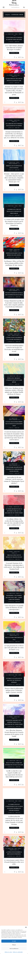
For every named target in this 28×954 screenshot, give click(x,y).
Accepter (14, 941)
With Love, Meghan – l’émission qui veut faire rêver (14, 380)
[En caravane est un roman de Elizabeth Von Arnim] (14, 114)
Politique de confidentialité (18, 952)
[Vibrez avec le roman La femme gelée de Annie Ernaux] (14, 883)
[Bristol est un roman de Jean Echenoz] (14, 156)
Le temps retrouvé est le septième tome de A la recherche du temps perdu (14, 511)
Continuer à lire (14, 52)
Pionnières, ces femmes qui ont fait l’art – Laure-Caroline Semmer (14, 597)
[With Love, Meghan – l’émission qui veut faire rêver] (14, 370)
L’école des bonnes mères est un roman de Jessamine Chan (14, 423)
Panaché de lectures (15, 335)
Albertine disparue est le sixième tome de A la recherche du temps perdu (14, 722)
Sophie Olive (17, 41)
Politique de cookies (8, 952)
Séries (17, 375)
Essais (16, 674)
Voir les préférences (14, 948)
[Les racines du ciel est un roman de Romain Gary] (14, 69)
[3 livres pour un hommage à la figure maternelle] (14, 327)
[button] (26, 927)
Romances (15, 250)
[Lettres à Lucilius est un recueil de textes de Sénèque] (14, 669)
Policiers (20, 33)
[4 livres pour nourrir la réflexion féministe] (14, 843)
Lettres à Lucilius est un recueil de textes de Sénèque (14, 680)
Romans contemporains (13, 163)
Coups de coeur (11, 33)
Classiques (11, 75)
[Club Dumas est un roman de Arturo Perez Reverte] (14, 28)
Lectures (16, 33)
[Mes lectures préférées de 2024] (14, 628)
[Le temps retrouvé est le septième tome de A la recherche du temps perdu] (14, 502)
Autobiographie (11, 888)
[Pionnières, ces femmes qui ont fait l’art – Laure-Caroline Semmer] (14, 588)
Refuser (14, 944)
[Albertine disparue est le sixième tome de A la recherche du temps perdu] (14, 711)
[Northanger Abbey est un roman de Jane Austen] (14, 244)
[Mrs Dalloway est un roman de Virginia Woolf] (14, 545)
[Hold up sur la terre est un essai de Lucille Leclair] (14, 755)
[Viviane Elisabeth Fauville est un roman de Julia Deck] (14, 284)
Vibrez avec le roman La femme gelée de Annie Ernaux (14, 893)
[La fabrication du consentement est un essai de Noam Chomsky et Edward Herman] (14, 795)
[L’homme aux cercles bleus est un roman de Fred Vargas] (14, 200)
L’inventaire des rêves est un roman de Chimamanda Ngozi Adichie (14, 469)
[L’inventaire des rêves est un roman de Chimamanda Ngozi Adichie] (14, 458)
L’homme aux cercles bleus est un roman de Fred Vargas (14, 211)
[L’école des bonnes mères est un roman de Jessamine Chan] (14, 413)
